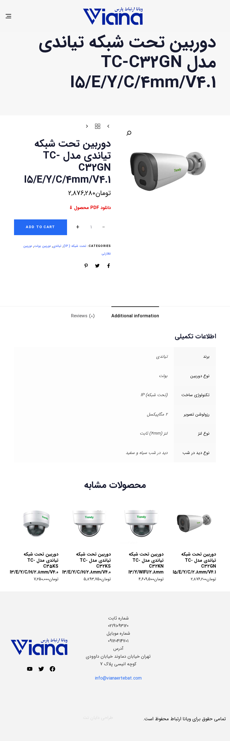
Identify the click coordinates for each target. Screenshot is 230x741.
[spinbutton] (91, 227)
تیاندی (57, 246)
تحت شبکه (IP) (74, 246)
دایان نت (91, 717)
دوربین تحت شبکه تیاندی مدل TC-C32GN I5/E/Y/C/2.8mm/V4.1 (194, 563)
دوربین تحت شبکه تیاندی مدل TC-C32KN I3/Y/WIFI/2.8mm (146, 563)
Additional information (135, 316)
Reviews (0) (83, 316)
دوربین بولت (42, 246)
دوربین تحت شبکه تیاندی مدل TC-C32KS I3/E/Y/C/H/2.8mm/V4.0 (86, 563)
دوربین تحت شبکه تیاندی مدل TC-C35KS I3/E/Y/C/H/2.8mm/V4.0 (34, 563)
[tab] (135, 316)
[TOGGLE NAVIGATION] (42, 16)
